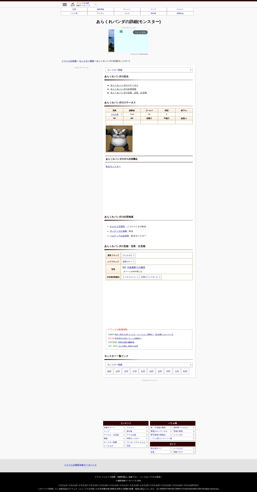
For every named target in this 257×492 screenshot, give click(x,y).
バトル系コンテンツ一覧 (161, 438)
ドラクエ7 (123, 485)
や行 (168, 371)
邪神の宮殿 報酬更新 (126, 342)
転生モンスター (113, 166)
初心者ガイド (156, 448)
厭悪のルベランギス (159, 431)
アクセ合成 (131, 435)
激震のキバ (127, 262)
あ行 (109, 371)
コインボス (178, 435)
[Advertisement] (149, 191)
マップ (153, 9)
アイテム (100, 13)
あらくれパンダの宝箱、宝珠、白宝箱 (128, 93)
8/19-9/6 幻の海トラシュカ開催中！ (128, 338)
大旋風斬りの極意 (136, 267)
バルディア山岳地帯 (119, 236)
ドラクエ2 (73, 485)
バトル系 (74, 13)
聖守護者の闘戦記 (158, 435)
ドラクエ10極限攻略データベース (80, 465)
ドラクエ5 (103, 485)
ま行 (160, 371)
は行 (151, 371)
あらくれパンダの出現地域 (123, 89)
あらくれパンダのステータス (124, 85)
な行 (143, 371)
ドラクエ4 (93, 485)
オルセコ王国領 (117, 226)
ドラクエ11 (166, 485)
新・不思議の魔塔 (158, 427)
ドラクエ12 (177, 485)
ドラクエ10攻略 (69, 61)
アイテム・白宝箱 (111, 435)
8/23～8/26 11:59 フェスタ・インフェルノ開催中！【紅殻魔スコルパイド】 (144, 334)
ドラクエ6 (113, 485)
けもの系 (114, 114)
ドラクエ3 (83, 485)
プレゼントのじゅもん (136, 442)
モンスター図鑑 (86, 61)
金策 (152, 452)
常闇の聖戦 (178, 431)
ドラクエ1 (62, 485)
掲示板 (153, 13)
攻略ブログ (178, 452)
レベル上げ (108, 446)
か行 (118, 371)
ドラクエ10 (155, 485)
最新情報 (100, 9)
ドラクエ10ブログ (191, 485)
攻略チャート (109, 427)
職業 (106, 438)
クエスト (180, 9)
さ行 (126, 371)
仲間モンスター (133, 438)
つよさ (127, 13)
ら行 (177, 371)
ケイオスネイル (129, 277)
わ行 (185, 371)
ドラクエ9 (144, 485)
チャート (127, 9)
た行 (135, 371)
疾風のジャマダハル (149, 277)
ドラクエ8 (134, 485)
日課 (74, 9)
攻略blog (180, 13)
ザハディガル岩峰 (118, 231)
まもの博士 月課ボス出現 (128, 346)
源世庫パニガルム (180, 427)
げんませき (127, 255)
